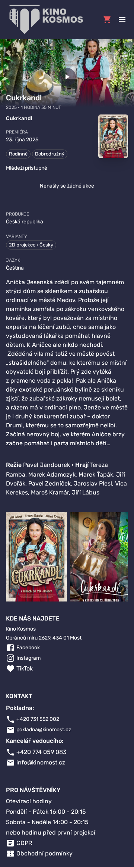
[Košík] (107, 19)
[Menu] (122, 19)
